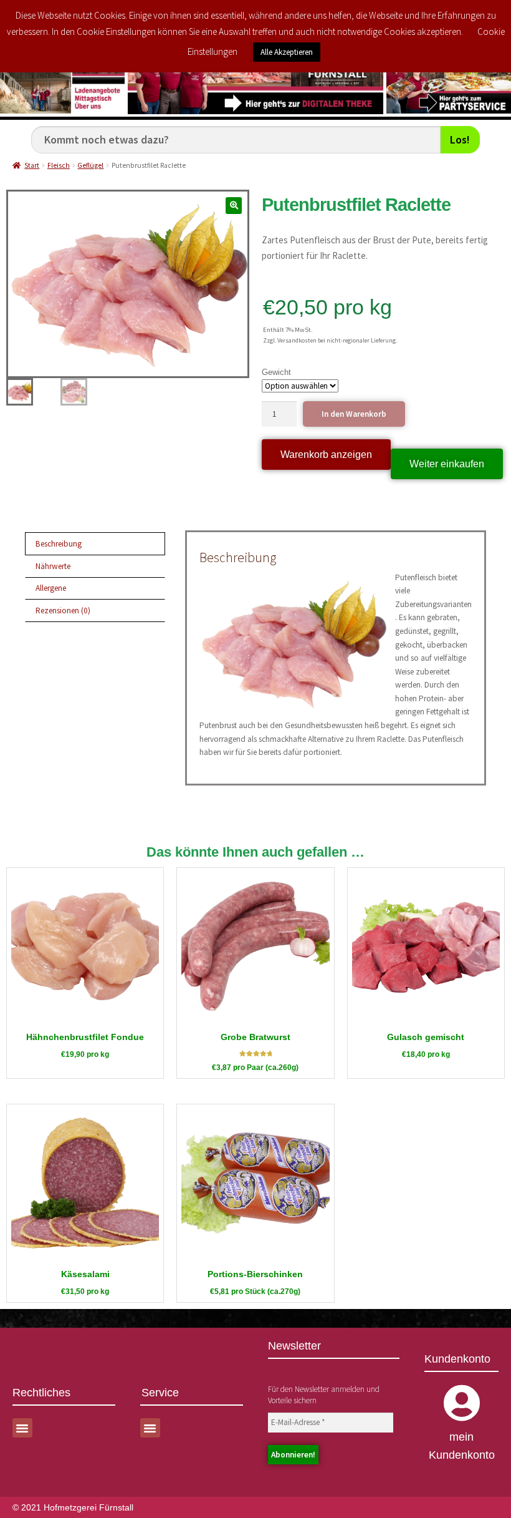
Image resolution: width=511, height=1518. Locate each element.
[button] (234, 205)
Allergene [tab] (51, 588)
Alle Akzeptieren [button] (286, 52)
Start (31, 165)
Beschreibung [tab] (59, 543)
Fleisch (58, 165)
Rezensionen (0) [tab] (63, 610)
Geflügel (90, 165)
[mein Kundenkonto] (461, 1403)
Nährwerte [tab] (53, 566)
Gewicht (276, 372)
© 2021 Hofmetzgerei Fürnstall (72, 1507)
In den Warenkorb (354, 414)
